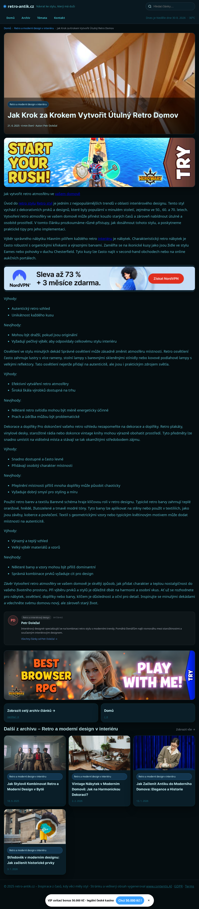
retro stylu (27, 203)
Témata (42, 18)
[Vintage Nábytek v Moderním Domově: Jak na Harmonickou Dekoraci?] (99, 771)
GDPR (178, 886)
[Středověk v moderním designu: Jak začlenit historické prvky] (35, 841)
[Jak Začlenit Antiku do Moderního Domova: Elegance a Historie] (164, 771)
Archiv (26, 18)
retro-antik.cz (21, 6)
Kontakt (59, 18)
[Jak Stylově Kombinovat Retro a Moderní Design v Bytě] (35, 771)
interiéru (105, 238)
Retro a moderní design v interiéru (34, 28)
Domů (10, 18)
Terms (189, 886)
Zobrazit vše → (185, 729)
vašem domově (67, 193)
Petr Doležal (30, 623)
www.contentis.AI (159, 886)
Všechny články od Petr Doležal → (39, 639)
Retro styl (44, 203)
